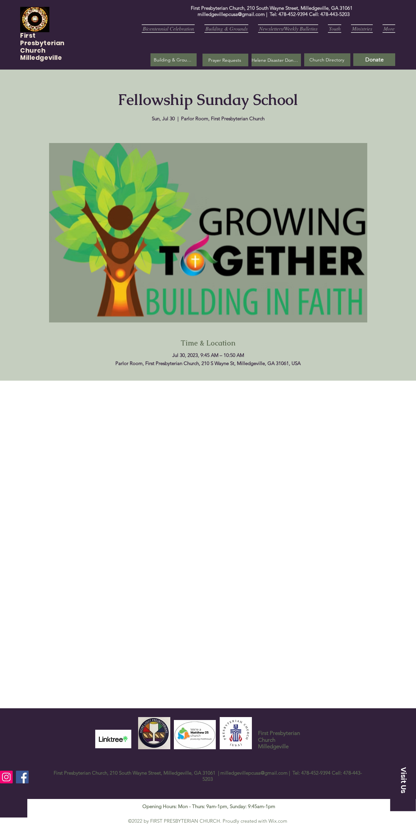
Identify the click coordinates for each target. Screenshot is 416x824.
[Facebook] (22, 777)
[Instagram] (6, 777)
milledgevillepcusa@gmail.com (231, 14)
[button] (225, 60)
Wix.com (277, 821)
